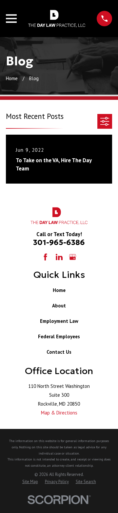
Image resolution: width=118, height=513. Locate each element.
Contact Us (59, 352)
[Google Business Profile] (72, 257)
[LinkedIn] (59, 257)
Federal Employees (59, 336)
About (59, 305)
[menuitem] (30, 481)
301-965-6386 (59, 242)
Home (59, 290)
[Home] (57, 18)
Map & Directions (59, 413)
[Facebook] (45, 257)
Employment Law (59, 321)
